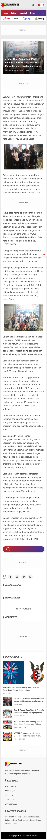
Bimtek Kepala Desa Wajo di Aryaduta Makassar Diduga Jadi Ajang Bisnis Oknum (29, 711)
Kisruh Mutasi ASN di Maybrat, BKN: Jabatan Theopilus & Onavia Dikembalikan (21, 688)
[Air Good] (28, 18)
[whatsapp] (20, 21)
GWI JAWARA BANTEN (30, 836)
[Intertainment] (41, 18)
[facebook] (7, 21)
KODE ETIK (9, 795)
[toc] (44, 254)
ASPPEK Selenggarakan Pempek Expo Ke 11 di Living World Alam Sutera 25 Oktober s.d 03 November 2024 (28, 734)
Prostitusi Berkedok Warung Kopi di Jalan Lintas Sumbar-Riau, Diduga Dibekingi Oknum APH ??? (28, 723)
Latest (13, 13)
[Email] (26, 21)
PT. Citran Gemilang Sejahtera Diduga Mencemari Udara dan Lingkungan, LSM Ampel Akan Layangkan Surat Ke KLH (29, 699)
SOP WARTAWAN (11, 804)
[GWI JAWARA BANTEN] (10, 5)
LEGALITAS (9, 800)
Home (5, 13)
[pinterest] (33, 21)
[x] (13, 21)
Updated (23, 13)
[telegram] (39, 21)
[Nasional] (11, 18)
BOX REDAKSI (10, 786)
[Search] (33, 5)
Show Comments (23, 609)
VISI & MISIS (10, 791)
